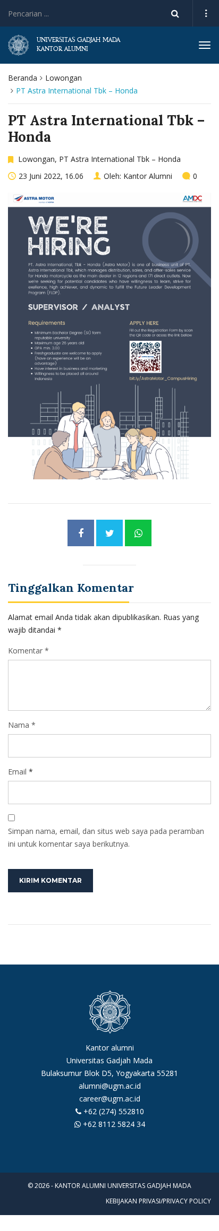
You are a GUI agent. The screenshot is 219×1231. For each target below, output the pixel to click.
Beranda (22, 78)
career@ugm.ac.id (109, 1099)
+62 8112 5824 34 (114, 1124)
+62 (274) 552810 (113, 1111)
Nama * (22, 725)
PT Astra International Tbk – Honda (120, 159)
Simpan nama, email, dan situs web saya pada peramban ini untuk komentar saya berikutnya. (106, 837)
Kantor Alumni (147, 176)
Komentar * (28, 650)
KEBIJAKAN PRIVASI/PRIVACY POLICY (158, 1201)
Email (17, 772)
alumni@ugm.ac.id (110, 1086)
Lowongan (63, 78)
